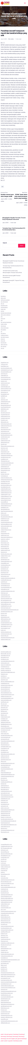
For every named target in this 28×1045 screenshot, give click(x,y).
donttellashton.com (5, 855)
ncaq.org (3, 397)
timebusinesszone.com (6, 1015)
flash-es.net (4, 965)
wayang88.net (4, 502)
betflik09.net (4, 396)
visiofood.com (4, 557)
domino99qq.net (5, 852)
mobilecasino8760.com (6, 782)
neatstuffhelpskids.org (6, 728)
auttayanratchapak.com (7, 894)
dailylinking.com (5, 409)
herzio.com (3, 861)
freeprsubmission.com (6, 561)
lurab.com (3, 630)
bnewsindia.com (5, 567)
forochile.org (4, 731)
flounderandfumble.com (7, 516)
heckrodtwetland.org (6, 772)
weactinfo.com (4, 937)
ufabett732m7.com (5, 555)
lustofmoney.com (5, 1013)
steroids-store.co (5, 757)
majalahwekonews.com (7, 846)
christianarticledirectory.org (7, 830)
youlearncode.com (5, 418)
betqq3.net (3, 783)
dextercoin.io (4, 828)
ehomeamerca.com (6, 429)
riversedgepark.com (6, 379)
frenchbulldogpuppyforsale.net (8, 821)
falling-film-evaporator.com (7, 976)
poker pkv (3, 309)
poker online (4, 324)
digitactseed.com (5, 442)
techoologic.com (5, 576)
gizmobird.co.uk (5, 657)
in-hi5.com (3, 863)
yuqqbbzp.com (4, 459)
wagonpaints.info (5, 533)
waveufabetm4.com (6, 500)
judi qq (2, 311)
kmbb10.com (4, 933)
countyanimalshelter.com (7, 996)
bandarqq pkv (4, 305)
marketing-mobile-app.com (7, 943)
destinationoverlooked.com (7, 1004)
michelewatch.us (5, 666)
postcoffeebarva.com (6, 896)
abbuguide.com (4, 422)
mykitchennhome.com (6, 791)
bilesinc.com (4, 715)
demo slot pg (4, 344)
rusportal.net (4, 870)
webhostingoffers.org (6, 425)
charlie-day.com (5, 952)
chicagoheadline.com (6, 371)
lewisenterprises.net (6, 405)
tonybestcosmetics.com (7, 611)
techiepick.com (4, 568)
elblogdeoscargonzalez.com (8, 754)
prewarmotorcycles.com (7, 685)
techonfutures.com (5, 574)
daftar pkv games (5, 300)
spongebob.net (4, 891)
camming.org (4, 373)
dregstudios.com (5, 726)
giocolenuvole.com (5, 412)
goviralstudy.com (5, 804)
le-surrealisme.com (5, 690)
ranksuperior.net (5, 1000)
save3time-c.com (5, 677)
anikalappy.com (4, 507)
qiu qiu (2, 348)
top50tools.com (5, 702)
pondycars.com (4, 572)
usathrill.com (4, 581)
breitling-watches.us (6, 670)
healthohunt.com (5, 518)
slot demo (3, 333)
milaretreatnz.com (5, 716)
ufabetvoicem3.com (6, 498)
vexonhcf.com (4, 679)
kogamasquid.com (5, 822)
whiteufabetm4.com (6, 505)
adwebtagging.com (5, 998)
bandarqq (3, 296)
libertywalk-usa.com (6, 653)
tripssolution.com (5, 451)
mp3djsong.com (5, 659)
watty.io (3, 872)
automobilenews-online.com (8, 602)
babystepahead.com (6, 1002)
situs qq (3, 339)
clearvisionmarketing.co (7, 537)
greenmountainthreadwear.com (9, 982)
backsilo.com (4, 969)
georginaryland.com (6, 765)
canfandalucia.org (5, 585)
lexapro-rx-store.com (6, 817)
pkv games (3, 346)
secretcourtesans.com (6, 368)
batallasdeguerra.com (6, 724)
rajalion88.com (4, 375)
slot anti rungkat (11, 1038)
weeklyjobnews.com (6, 995)
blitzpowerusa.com (5, 920)
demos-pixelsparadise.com (7, 681)
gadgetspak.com (5, 466)
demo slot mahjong (5, 314)
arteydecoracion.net (6, 759)
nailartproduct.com (5, 440)
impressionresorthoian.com (7, 972)
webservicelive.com (5, 639)
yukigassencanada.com (6, 455)
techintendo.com (5, 431)
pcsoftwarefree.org (5, 407)
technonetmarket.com (6, 526)
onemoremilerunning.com (7, 926)
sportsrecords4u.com (6, 485)
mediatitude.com (5, 683)
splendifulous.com (5, 483)
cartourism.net (4, 806)
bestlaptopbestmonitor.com (8, 763)
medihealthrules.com (6, 580)
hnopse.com (4, 1009)
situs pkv (3, 318)
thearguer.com (4, 941)
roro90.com (4, 859)
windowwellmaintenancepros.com (9, 1021)
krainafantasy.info (5, 865)
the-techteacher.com (6, 600)
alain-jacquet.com (5, 885)
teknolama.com (5, 905)
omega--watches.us (6, 668)
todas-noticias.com (5, 866)
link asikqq (3, 329)
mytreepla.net (4, 476)
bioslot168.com (4, 635)
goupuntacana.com (5, 377)
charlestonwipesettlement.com (8, 991)
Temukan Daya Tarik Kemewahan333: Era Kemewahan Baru (13, 229)
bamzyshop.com (5, 570)
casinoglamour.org (5, 826)
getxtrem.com (4, 935)
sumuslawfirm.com (5, 978)
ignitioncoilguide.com (6, 632)
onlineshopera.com (5, 401)
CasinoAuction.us (5, 787)
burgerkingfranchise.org (7, 900)
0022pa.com (4, 711)
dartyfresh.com (4, 403)
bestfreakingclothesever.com (8, 974)
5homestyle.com (5, 832)
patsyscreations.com (6, 388)
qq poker (10, 1040)
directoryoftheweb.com (6, 853)
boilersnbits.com (5, 915)
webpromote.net (5, 755)
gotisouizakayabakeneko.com (8, 887)
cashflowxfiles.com (5, 931)
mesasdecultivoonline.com (7, 913)
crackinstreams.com (6, 464)
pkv (2, 316)
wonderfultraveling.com (7, 735)
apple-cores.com (5, 808)
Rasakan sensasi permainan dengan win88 (7, 195)
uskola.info (3, 531)
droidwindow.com (5, 559)
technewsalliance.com (6, 524)
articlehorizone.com (6, 457)
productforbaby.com (6, 907)
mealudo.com (4, 950)
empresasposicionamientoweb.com (10, 609)
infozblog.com (4, 750)
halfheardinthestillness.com (8, 774)
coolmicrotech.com (5, 596)
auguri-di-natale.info (6, 664)
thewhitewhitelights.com (7, 769)
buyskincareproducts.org (7, 819)
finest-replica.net (5, 544)
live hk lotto (3, 342)
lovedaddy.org (4, 957)
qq (1, 331)
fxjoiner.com (4, 615)
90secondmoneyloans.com (7, 446)
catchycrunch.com (5, 383)
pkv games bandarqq (6, 322)
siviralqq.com (4, 970)
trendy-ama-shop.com (6, 554)
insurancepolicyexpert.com (7, 694)
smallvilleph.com (5, 720)
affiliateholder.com (5, 1022)
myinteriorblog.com (5, 565)
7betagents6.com (5, 461)
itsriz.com (3, 876)
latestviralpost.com (5, 917)
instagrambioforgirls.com (7, 930)
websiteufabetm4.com (6, 503)
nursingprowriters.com (6, 980)
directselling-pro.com (6, 626)
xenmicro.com (4, 399)
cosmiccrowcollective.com (7, 883)
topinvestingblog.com (6, 700)
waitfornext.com (5, 535)
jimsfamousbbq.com (6, 651)
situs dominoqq (4, 327)
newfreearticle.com (5, 918)
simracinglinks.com (5, 687)
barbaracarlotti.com (6, 811)
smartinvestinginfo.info (6, 522)
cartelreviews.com (5, 436)
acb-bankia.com (5, 963)
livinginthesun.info (5, 874)
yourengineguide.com (6, 587)
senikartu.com (4, 868)
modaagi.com (4, 718)
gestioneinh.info (5, 546)
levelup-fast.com (5, 474)
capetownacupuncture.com (7, 879)
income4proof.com (5, 390)
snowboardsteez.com (6, 928)
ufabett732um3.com (6, 529)
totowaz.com (4, 989)
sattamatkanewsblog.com (7, 985)
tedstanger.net (4, 528)
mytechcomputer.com (6, 633)
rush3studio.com (5, 857)
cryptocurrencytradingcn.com (8, 987)
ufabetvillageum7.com (6, 496)
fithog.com (3, 761)
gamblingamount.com (6, 1006)
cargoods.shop (4, 878)
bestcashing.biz (5, 742)
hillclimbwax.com (5, 1008)
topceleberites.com (5, 487)
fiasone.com (4, 946)
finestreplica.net (5, 515)
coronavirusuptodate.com (7, 462)
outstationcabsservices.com (8, 591)
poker (2, 1034)
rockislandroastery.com (6, 624)
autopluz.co (4, 676)
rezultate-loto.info (5, 481)
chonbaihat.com (5, 752)
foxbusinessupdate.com (7, 956)
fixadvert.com (4, 674)
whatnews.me (4, 541)
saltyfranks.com (5, 705)
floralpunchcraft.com (6, 944)
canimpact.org (4, 802)
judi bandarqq (4, 307)
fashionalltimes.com (6, 604)
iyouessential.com (5, 414)
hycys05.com (4, 924)
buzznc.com (4, 613)
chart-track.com (5, 733)
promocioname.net (5, 737)
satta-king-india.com (6, 453)
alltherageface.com (5, 619)
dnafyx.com (4, 410)
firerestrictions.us (5, 744)
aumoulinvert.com (5, 793)
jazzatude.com (4, 709)
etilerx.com (3, 513)
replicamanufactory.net (6, 479)
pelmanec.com (4, 850)
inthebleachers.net (5, 815)
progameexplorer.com (6, 622)
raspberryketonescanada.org (8, 578)
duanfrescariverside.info (7, 511)
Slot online (11, 39)
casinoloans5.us (5, 785)
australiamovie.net (5, 655)
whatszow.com (4, 427)
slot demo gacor (5, 337)
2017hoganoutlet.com (6, 848)
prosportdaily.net (5, 548)
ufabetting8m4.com (6, 489)
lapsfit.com (3, 472)
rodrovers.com (4, 449)
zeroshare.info (4, 713)
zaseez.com (4, 381)
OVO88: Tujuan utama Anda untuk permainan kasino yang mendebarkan (20, 197)
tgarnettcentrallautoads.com (8, 672)
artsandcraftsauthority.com (7, 637)
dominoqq (3, 326)
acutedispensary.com (6, 983)
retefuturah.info (5, 520)
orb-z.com (3, 909)
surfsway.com (4, 438)
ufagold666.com (5, 563)
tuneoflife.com (4, 1019)
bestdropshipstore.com (6, 435)
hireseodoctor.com (5, 470)
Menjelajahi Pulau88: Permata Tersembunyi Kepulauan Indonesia (14, 218)
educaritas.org (4, 392)
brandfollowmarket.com (7, 993)
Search (5, 243)
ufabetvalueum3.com (6, 492)
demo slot (3, 298)
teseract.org (4, 552)
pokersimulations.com (6, 477)
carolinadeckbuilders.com (7, 698)
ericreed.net (4, 778)
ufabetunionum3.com (6, 490)
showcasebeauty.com (6, 692)
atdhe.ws (3, 770)
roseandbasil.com (5, 767)
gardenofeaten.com (6, 922)
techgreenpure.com (6, 433)
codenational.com (5, 620)
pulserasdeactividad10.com (7, 809)
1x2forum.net (4, 364)
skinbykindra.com (5, 617)
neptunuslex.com (5, 663)
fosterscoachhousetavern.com (8, 911)
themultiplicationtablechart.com (9, 824)
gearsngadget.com (5, 468)
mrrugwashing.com (5, 961)
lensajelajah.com (5, 394)
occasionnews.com (5, 1011)
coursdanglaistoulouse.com (7, 661)
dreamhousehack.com (6, 598)
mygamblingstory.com (6, 844)
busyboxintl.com (5, 892)
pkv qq (2, 303)
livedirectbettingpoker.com (7, 954)
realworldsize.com (5, 904)
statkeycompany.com (6, 696)
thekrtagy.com (4, 593)
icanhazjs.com (4, 800)
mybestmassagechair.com (7, 776)
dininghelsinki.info (5, 509)
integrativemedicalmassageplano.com (10, 959)
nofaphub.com (4, 384)
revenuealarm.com (5, 628)
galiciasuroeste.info (5, 722)
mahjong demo (4, 335)
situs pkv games (9, 1034)
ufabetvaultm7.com (6, 494)
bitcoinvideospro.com (6, 881)
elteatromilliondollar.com (7, 898)
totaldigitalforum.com (6, 606)
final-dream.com (5, 542)
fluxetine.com (4, 780)
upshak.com (4, 967)
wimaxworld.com (5, 739)
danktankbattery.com (6, 948)
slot (2, 186)
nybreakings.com (5, 589)
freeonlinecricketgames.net (7, 741)
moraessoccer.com (5, 729)
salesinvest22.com (5, 550)
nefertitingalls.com (5, 386)
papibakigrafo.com (5, 798)
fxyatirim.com (4, 420)
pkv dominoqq (4, 301)
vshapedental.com (5, 583)
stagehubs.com (4, 362)
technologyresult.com (6, 423)
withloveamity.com (5, 416)
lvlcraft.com (4, 444)
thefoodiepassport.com (6, 795)
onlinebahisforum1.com (7, 370)
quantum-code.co (5, 539)
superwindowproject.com (7, 796)
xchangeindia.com (5, 594)
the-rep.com (4, 703)
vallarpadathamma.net (6, 902)
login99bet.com (4, 366)
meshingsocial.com (5, 939)
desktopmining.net (5, 813)
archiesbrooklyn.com (6, 746)
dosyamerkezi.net (5, 689)
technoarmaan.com (6, 607)
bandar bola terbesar (6, 313)
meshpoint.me (4, 889)
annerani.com (4, 707)
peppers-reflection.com (6, 1017)
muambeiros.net (5, 748)
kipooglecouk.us (5, 789)
